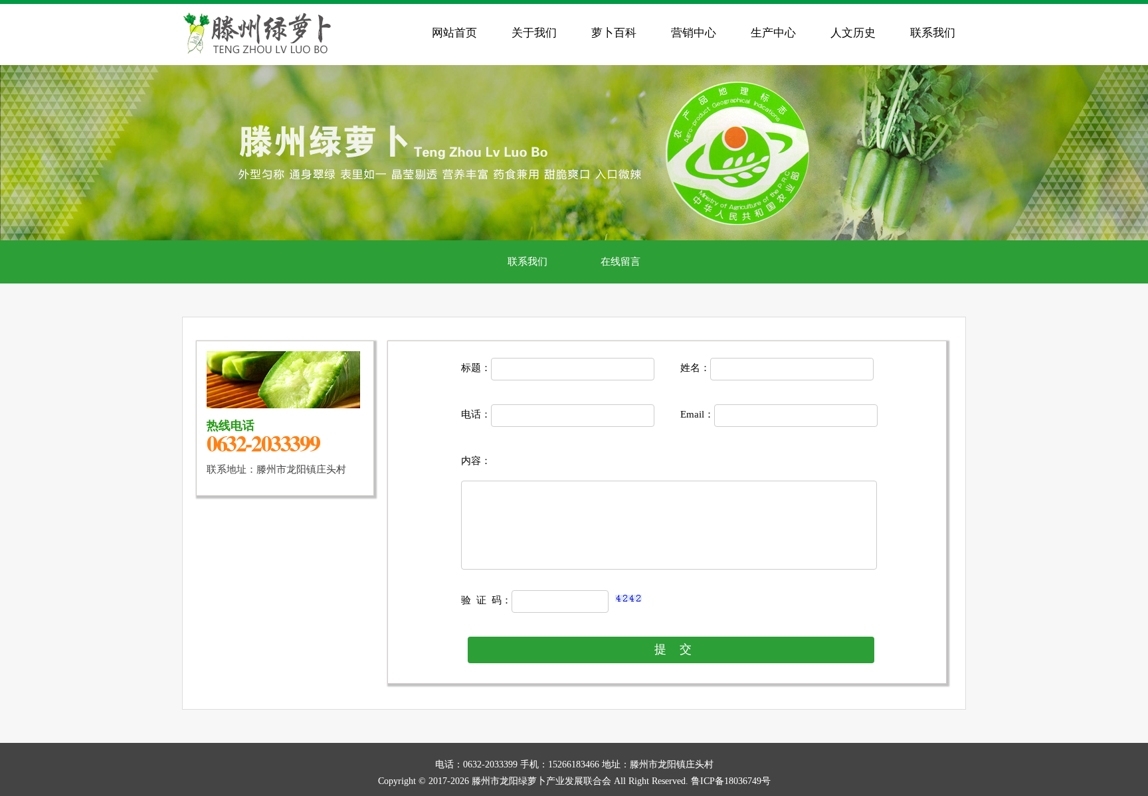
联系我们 (932, 33)
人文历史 (853, 33)
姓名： (695, 367)
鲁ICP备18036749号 (731, 781)
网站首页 (454, 33)
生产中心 (773, 33)
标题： (476, 367)
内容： (476, 460)
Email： (697, 414)
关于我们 (534, 33)
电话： (476, 414)
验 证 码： (486, 600)
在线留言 (620, 261)
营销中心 (693, 33)
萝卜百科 (613, 33)
